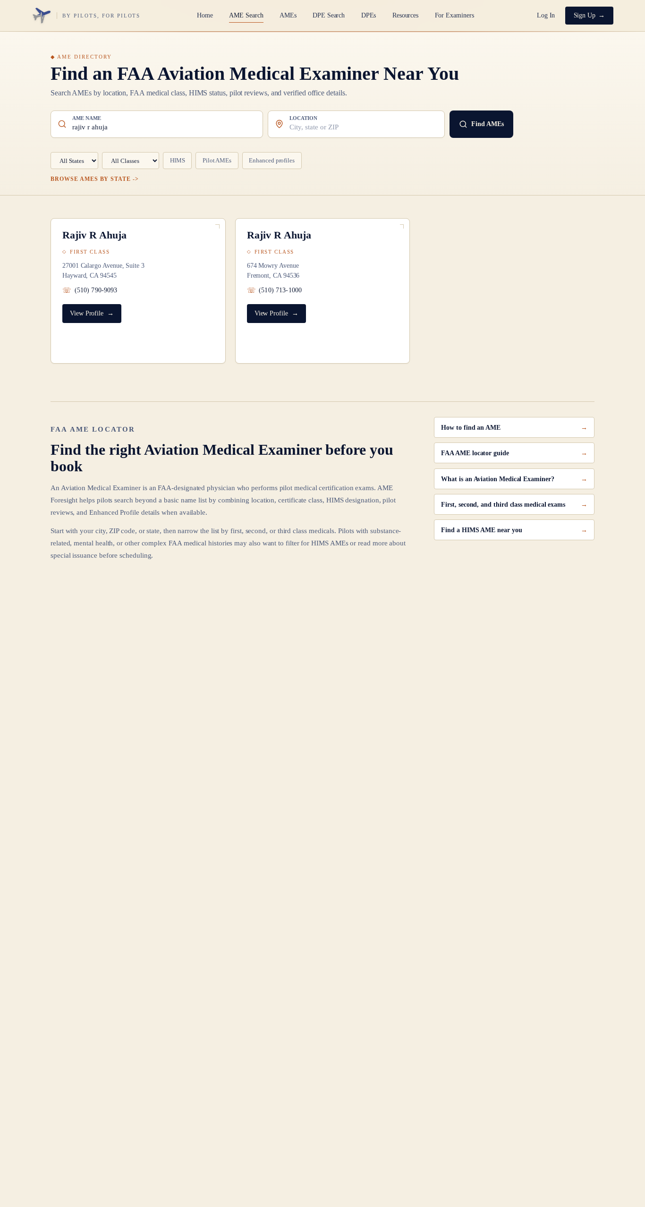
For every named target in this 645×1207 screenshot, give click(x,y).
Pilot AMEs (217, 160)
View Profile (86, 313)
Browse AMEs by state (91, 179)
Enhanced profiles (272, 160)
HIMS (177, 160)
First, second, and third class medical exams (503, 504)
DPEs (368, 15)
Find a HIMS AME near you (481, 530)
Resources (405, 15)
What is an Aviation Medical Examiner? (497, 479)
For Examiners (454, 15)
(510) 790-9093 (96, 290)
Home (205, 15)
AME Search (246, 15)
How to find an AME (471, 427)
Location (303, 118)
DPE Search (329, 15)
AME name (86, 118)
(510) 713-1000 (280, 290)
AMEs (288, 15)
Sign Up (585, 15)
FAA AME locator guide (475, 453)
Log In (546, 15)
